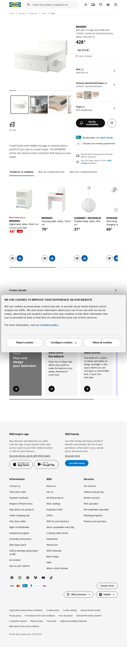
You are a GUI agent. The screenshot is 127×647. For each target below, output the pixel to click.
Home (11, 13)
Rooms (22, 13)
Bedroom (33, 13)
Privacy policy (15, 615)
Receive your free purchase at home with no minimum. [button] (97, 155)
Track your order (17, 491)
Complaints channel (18, 621)
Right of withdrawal (19, 527)
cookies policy (49, 325)
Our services (90, 486)
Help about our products (21, 509)
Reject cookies (24, 342)
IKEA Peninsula (53, 550)
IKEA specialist (91, 503)
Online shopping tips (19, 515)
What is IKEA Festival (57, 568)
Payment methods (18, 497)
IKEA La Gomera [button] (79, 594)
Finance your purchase (95, 521)
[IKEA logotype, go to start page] (15, 4)
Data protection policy (90, 610)
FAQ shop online (17, 521)
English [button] (107, 594)
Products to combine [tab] (21, 171)
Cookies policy (52, 610)
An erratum (15, 559)
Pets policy (51, 621)
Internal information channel (89, 615)
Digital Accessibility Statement (73, 621)
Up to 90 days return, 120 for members (96, 161)
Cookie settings (70, 610)
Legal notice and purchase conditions (26, 610)
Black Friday (52, 556)
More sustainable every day (60, 527)
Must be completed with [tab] (83, 171)
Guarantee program (19, 533)
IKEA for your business (57, 521)
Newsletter (52, 538)
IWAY (48, 562)
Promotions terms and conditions (40, 615)
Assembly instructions (20, 538)
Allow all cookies (102, 342)
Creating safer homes (57, 533)
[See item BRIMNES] (24, 199)
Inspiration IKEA (54, 509)
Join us (49, 491)
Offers (49, 515)
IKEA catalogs (53, 503)
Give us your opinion (19, 565)
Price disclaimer (66, 615)
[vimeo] (35, 577)
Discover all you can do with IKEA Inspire (29, 455)
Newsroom (52, 544)
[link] (80, 95)
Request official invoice (21, 503)
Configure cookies (61, 342)
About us (51, 486)
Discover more (72, 455)
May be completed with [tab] (51, 171)
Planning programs (93, 515)
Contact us (14, 486)
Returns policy (37, 621)
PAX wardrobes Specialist (96, 509)
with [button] (97, 137)
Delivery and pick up (94, 491)
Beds (44, 13)
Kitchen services (92, 497)
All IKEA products (55, 497)
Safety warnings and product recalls (23, 552)
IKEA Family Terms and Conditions (24, 626)
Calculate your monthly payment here (98, 143)
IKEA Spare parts (17, 544)
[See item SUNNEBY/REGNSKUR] (88, 199)
